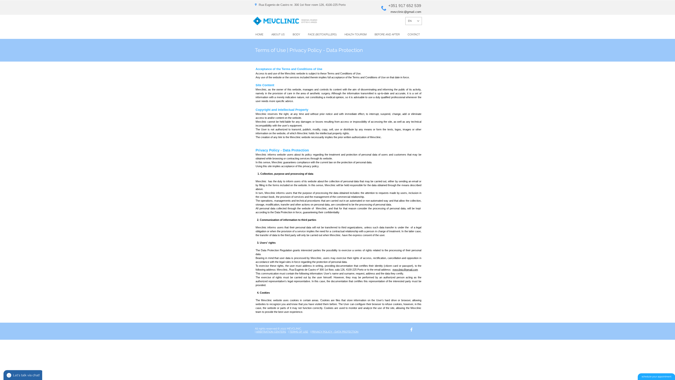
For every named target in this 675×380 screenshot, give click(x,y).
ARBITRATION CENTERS (271, 331)
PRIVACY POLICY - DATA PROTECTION (334, 331)
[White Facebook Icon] (411, 329)
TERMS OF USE (298, 331)
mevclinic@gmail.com (406, 12)
